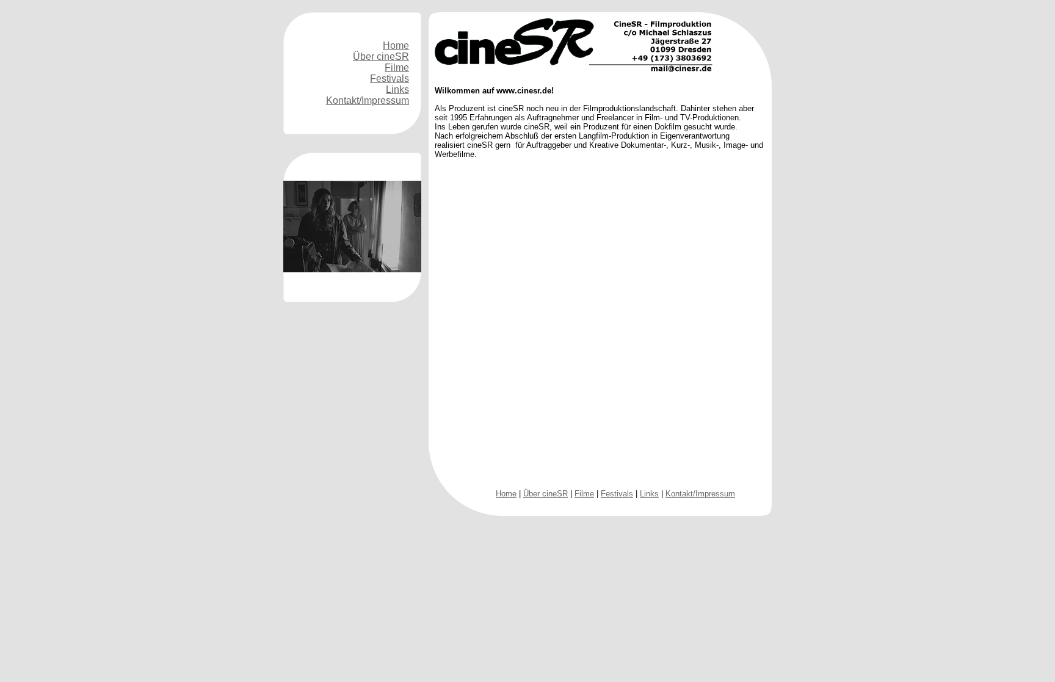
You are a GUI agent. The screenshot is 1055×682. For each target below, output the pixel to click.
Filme (397, 67)
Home (396, 45)
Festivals (389, 78)
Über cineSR (381, 56)
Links (397, 89)
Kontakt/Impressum (367, 100)
